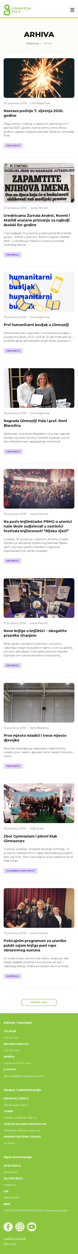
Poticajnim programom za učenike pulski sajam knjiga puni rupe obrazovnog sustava (35, 945)
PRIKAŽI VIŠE (39, 1002)
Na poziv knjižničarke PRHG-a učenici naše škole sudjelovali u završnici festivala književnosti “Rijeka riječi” (38, 526)
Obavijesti (13, 145)
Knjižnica (12, 254)
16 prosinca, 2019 (15, 728)
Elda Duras (37, 828)
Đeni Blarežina (39, 728)
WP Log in (10, 1243)
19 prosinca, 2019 (15, 317)
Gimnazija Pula (40, 103)
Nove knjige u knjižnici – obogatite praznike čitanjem (35, 633)
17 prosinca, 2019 (15, 623)
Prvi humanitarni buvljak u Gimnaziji (36, 325)
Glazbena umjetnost (20, 870)
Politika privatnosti (15, 1238)
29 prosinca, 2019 (15, 103)
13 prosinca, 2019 (15, 933)
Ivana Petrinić (39, 208)
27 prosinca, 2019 (15, 208)
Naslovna (32, 43)
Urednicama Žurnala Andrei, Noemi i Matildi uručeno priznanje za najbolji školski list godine (37, 220)
